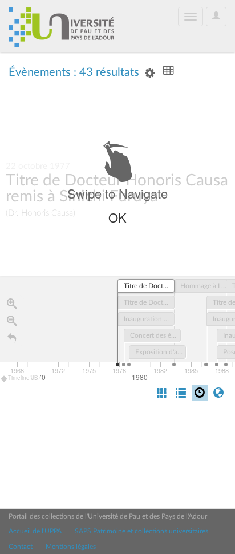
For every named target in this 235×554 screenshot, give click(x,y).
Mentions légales (71, 546)
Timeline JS (23, 378)
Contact (21, 546)
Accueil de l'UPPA (35, 531)
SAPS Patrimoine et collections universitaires (141, 531)
